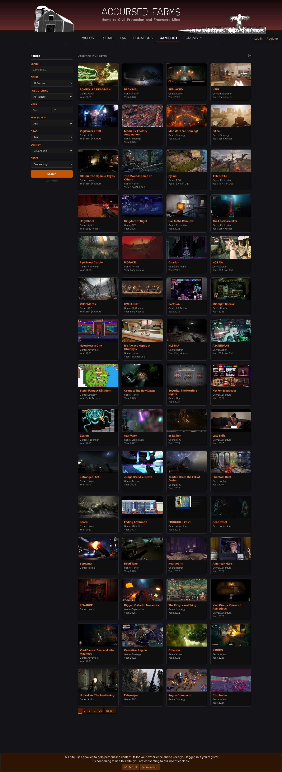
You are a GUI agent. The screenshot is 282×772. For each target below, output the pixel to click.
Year (34, 104)
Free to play (39, 117)
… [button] (94, 710)
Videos (88, 38)
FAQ (123, 38)
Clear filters (52, 180)
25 (100, 710)
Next (109, 710)
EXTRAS (107, 38)
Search (35, 63)
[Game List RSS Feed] (249, 56)
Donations (143, 38)
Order (35, 158)
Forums (191, 38)
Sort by (36, 144)
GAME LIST (168, 38)
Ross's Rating (39, 90)
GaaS (34, 131)
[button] (201, 37)
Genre (34, 77)
